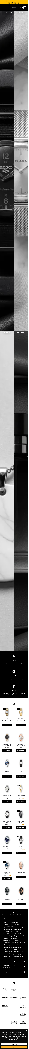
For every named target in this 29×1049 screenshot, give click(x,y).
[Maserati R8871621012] (21, 891)
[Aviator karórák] (14, 990)
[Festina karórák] (23, 1006)
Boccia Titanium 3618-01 (7, 822)
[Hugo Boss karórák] (14, 1014)
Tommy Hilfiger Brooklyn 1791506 (6, 745)
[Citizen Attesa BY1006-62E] (7, 891)
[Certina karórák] (14, 998)
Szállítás (14, 660)
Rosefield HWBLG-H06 (21, 770)
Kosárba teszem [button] (7, 724)
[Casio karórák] (4, 998)
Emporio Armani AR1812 (7, 796)
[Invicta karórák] (23, 1014)
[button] (4, 7)
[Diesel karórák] (4, 1006)
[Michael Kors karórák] (4, 1022)
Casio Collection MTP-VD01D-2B (7, 847)
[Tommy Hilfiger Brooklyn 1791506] (7, 738)
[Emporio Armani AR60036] (7, 763)
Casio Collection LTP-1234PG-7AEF (7, 719)
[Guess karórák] (4, 1014)
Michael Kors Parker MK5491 (21, 745)
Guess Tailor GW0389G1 (21, 847)
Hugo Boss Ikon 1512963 (7, 873)
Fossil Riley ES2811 (21, 872)
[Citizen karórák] (23, 998)
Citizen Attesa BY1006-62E (6, 898)
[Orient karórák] (23, 1022)
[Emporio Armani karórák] (14, 1006)
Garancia (14, 675)
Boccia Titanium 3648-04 (21, 822)
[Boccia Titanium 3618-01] (7, 814)
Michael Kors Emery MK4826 (21, 719)
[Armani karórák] (4, 990)
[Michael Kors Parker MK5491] (21, 738)
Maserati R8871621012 (21, 898)
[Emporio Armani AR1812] (7, 789)
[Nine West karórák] (14, 1022)
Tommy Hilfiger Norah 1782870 (21, 796)
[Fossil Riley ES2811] (21, 865)
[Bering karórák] (23, 990)
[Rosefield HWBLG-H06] (21, 763)
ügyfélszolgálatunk (14, 935)
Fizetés (14, 690)
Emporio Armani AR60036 (7, 770)
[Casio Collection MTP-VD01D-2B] (7, 840)
